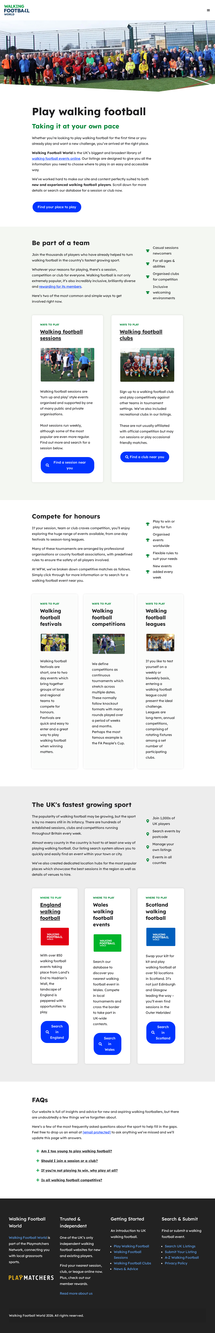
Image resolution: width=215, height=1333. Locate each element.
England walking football (50, 911)
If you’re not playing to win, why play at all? (79, 1170)
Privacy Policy (176, 1263)
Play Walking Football (131, 1246)
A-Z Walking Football (182, 1257)
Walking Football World (28, 1237)
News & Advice (126, 1269)
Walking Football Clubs (132, 1263)
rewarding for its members (60, 286)
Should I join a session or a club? (69, 1161)
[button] (208, 10)
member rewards (73, 1284)
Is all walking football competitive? (71, 1180)
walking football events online (56, 158)
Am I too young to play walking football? (76, 1151)
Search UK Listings (180, 1246)
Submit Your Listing (181, 1252)
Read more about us (76, 1293)
